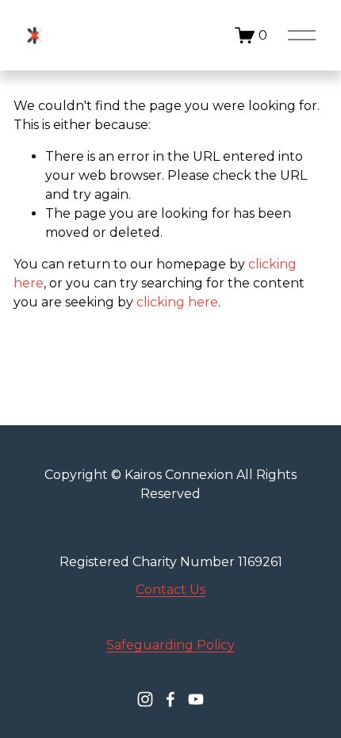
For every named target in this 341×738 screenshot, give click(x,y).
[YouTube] (196, 699)
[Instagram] (145, 699)
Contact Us (170, 589)
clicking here (177, 302)
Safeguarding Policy (170, 644)
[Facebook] (170, 699)
